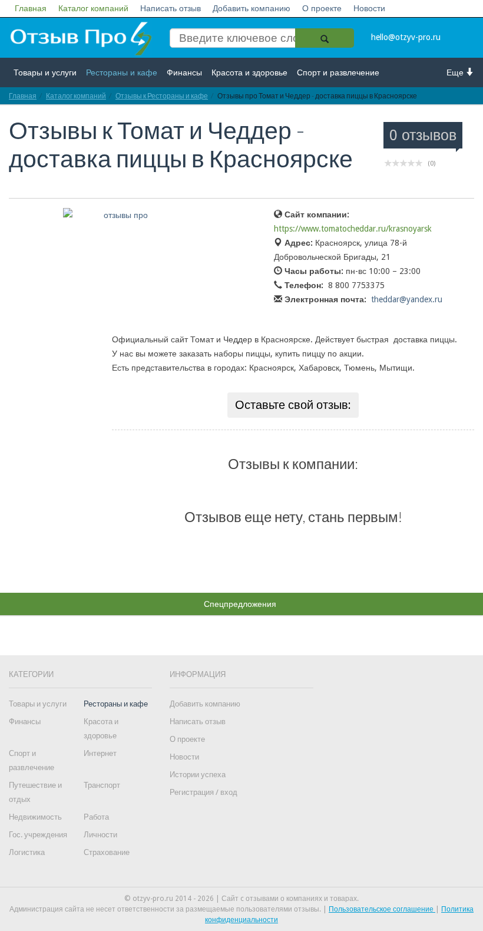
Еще (456, 72)
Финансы (184, 72)
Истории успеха (198, 774)
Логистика (27, 852)
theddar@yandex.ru (406, 299)
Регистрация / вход (203, 792)
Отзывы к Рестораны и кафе (161, 95)
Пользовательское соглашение (382, 909)
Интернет (100, 753)
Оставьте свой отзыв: (293, 405)
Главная (31, 8)
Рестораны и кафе (121, 72)
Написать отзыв (170, 8)
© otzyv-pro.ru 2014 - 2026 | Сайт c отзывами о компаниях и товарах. (241, 898)
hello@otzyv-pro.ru (406, 37)
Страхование (107, 852)
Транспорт (102, 785)
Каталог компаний (93, 8)
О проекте (322, 8)
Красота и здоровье (249, 72)
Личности (100, 834)
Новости (369, 8)
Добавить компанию (251, 8)
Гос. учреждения (38, 834)
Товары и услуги (45, 72)
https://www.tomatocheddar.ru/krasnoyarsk (353, 228)
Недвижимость (35, 817)
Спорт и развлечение (338, 72)
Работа (96, 817)
